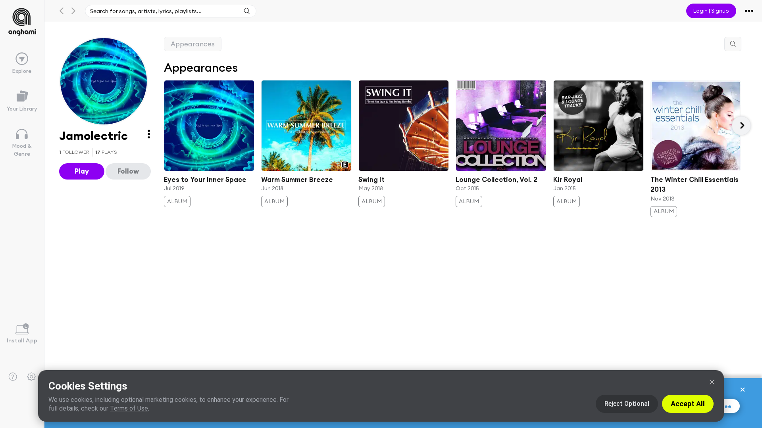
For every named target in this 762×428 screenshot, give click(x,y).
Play (82, 171)
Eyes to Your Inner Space (205, 179)
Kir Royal (567, 179)
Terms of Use (129, 408)
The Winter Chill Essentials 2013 (694, 184)
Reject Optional (626, 403)
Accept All (688, 403)
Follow (128, 171)
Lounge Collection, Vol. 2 (497, 179)
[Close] (712, 382)
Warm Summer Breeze (297, 179)
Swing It (371, 179)
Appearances (193, 44)
